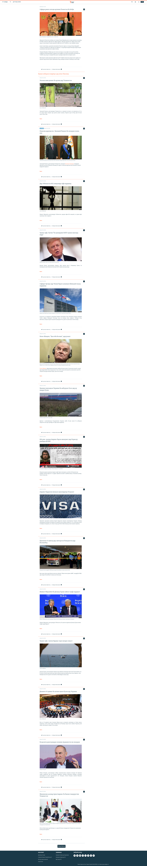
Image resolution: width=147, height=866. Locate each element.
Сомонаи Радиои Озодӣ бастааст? (45, 857)
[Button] (45, 69)
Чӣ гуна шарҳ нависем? (43, 859)
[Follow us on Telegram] (88, 856)
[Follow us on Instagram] (83, 856)
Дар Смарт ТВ (58, 859)
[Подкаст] (94, 856)
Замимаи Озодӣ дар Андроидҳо (62, 855)
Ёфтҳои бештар (61, 846)
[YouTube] (135, 2)
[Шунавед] (139, 2)
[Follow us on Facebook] (77, 856)
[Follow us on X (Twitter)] (85, 856)
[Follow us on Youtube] (80, 856)
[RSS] (91, 856)
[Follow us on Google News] (75, 856)
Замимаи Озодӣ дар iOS (61, 857)
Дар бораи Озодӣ (41, 855)
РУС (132, 1)
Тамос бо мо (40, 861)
